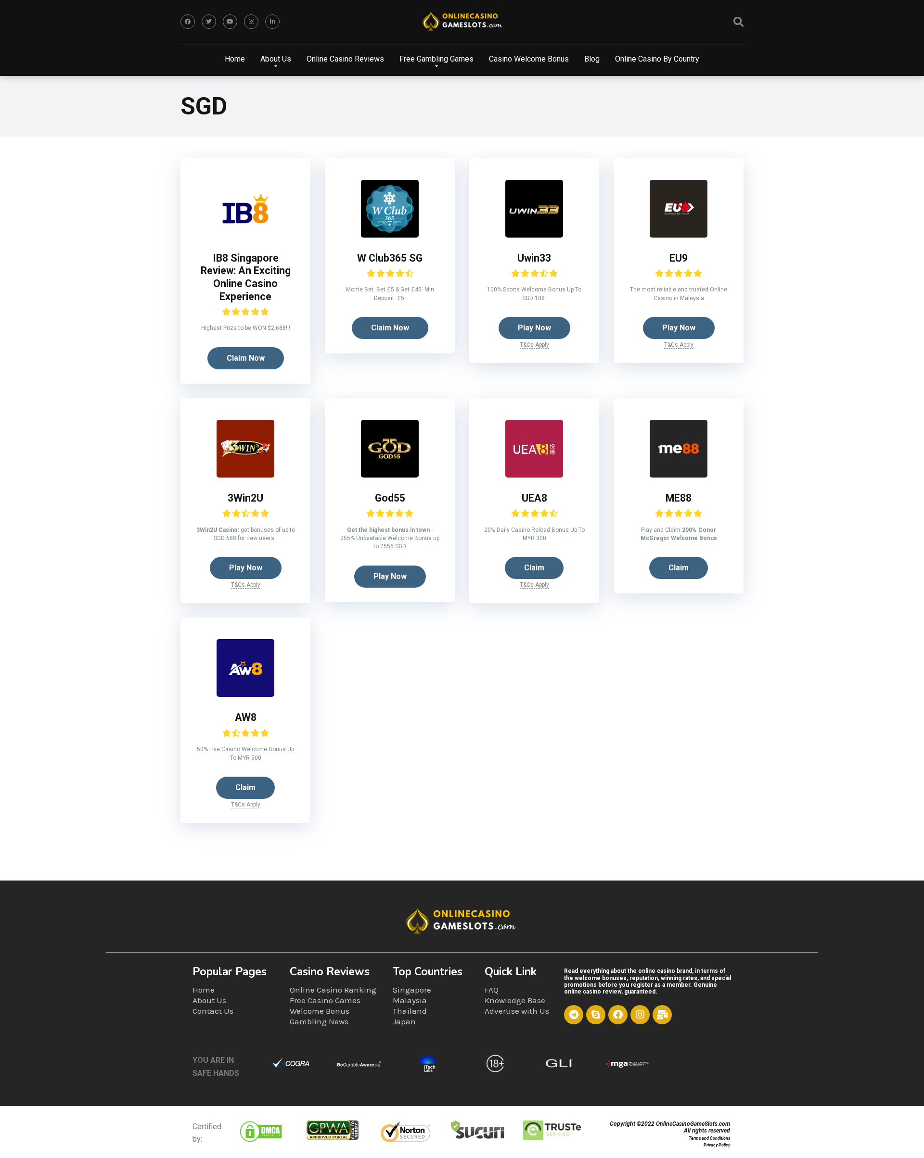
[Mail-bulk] (662, 1014)
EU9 (678, 258)
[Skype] (595, 1014)
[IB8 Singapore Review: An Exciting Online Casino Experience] (245, 234)
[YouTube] (230, 21)
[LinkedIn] (272, 21)
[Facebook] (187, 21)
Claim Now (246, 358)
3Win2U (245, 498)
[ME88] (678, 474)
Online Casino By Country (657, 58)
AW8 (246, 717)
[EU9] (678, 234)
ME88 (679, 498)
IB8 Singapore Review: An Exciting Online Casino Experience (246, 277)
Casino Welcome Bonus (529, 58)
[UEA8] (534, 474)
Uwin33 (534, 258)
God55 (390, 498)
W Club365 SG (390, 258)
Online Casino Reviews (345, 58)
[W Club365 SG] (390, 234)
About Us (275, 58)
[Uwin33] (534, 234)
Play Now (534, 327)
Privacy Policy (717, 1145)
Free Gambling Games (436, 58)
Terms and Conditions (709, 1138)
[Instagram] (251, 21)
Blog (592, 58)
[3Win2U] (245, 474)
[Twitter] (209, 21)
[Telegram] (573, 1014)
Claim (534, 567)
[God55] (390, 474)
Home (235, 58)
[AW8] (245, 694)
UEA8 (534, 498)
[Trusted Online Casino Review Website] (462, 21)
